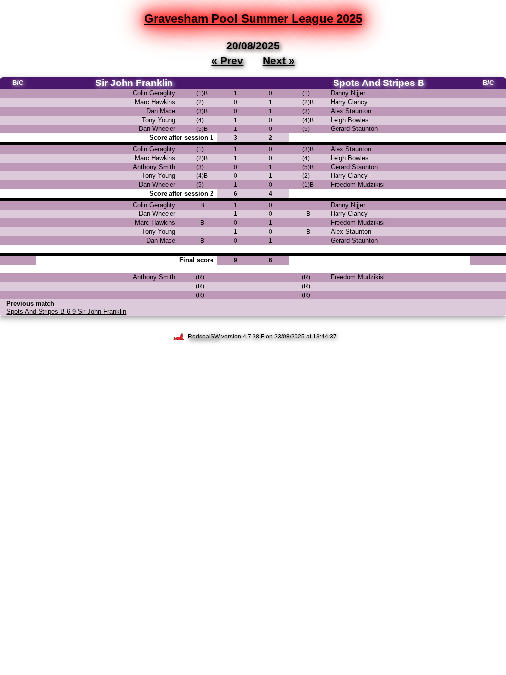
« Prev (227, 60)
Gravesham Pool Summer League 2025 (253, 18)
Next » (279, 60)
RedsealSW (204, 336)
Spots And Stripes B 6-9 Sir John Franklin (66, 311)
